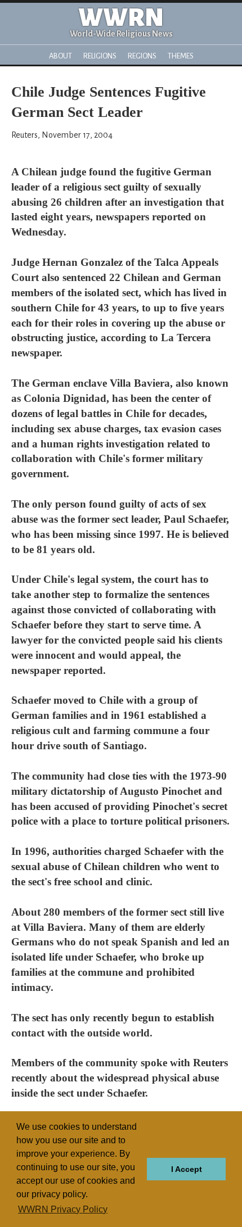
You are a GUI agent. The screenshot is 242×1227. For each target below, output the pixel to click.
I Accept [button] (186, 1169)
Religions (99, 56)
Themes (181, 56)
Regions (142, 56)
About (60, 56)
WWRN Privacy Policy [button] (62, 1209)
